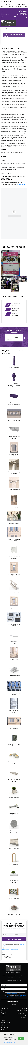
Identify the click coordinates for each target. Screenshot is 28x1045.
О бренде (7, 4)
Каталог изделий (5, 1006)
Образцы (25, 1018)
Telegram (24, 10)
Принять (21, 1038)
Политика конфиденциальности (13, 977)
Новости (25, 1012)
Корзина (15, 19)
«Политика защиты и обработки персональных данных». (12, 948)
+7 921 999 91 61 (5, 14)
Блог (26, 1015)
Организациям (9, 6)
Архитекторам (18, 6)
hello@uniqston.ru (22, 14)
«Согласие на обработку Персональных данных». (13, 945)
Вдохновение (24, 1008)
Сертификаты (24, 1017)
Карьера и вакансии (22, 1010)
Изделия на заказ (5, 1008)
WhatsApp (19, 10)
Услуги (2, 1010)
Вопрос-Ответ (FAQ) (22, 1013)
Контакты (3, 1015)
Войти (2, 19)
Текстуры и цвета (23, 1006)
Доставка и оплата (20, 4)
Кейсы (25, 6)
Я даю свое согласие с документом (13, 945)
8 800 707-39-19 (5, 11)
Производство (4, 1012)
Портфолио (3, 1013)
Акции (2, 6)
